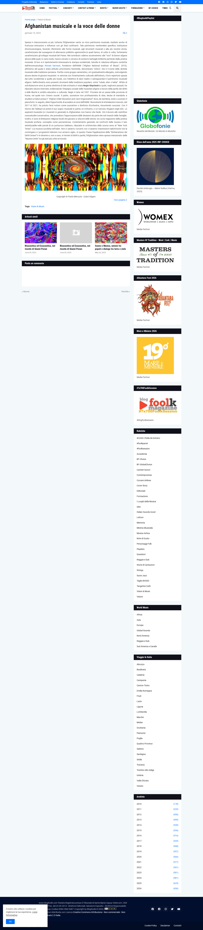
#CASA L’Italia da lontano (148, 438)
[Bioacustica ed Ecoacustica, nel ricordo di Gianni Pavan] (41, 232)
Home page (30, 20)
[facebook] (159, 2)
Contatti (81, 2)
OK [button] (10, 921)
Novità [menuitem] (103, 8)
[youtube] (180, 2)
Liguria (140, 706)
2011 (157, 809)
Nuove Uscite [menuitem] (118, 8)
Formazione (142, 496)
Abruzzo (140, 664)
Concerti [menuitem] (67, 8)
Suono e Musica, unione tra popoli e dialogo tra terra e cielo (110, 247)
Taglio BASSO (143, 581)
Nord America (143, 636)
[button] (170, 8)
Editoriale (141, 491)
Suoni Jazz (142, 575)
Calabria (140, 675)
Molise (140, 722)
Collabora (71, 2)
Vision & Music (44, 20)
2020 (157, 857)
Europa (140, 625)
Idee (139, 507)
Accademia (142, 454)
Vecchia (125, 291)
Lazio (139, 701)
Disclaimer (165, 925)
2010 (157, 804)
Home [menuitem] (42, 8)
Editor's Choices (57, 2)
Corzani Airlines (144, 480)
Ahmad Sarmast (52, 65)
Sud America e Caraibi (147, 646)
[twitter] (176, 2)
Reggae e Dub (143, 559)
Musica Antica (143, 533)
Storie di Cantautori (146, 565)
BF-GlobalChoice (144, 464)
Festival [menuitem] (53, 8)
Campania (141, 680)
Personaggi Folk (144, 544)
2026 (157, 888)
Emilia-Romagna (144, 691)
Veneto (140, 786)
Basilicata (141, 669)
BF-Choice (141, 459)
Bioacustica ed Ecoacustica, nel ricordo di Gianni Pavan (40, 247)
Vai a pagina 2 (120, 200)
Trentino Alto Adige (145, 770)
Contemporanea (144, 475)
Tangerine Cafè (144, 586)
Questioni (141, 554)
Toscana (141, 765)
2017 (157, 841)
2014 (157, 825)
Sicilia (139, 759)
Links (99, 2)
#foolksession (143, 448)
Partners (90, 2)
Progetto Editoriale (29, 2)
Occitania (141, 728)
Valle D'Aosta (143, 780)
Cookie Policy (151, 925)
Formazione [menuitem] (137, 8)
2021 (157, 862)
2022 (157, 867)
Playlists (140, 549)
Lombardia (142, 712)
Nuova (26, 291)
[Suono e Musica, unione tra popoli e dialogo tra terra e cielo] (111, 232)
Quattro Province (144, 743)
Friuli (139, 696)
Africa (139, 614)
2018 (157, 846)
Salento (140, 749)
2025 (157, 883)
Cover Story (142, 485)
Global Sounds (143, 630)
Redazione (44, 2)
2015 (157, 830)
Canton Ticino (143, 685)
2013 (157, 819)
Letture (140, 517)
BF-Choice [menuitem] (153, 8)
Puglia (140, 738)
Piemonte (141, 733)
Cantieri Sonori (143, 470)
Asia (139, 620)
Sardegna (141, 754)
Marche (140, 717)
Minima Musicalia (145, 528)
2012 (157, 814)
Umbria (140, 775)
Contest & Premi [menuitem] (86, 8)
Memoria (141, 523)
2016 (157, 835)
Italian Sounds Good (146, 512)
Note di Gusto (143, 538)
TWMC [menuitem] (165, 8)
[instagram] (167, 2)
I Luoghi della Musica (146, 501)
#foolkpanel (142, 443)
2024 (157, 878)
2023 (157, 872)
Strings (140, 570)
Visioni (140, 596)
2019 (157, 851)
